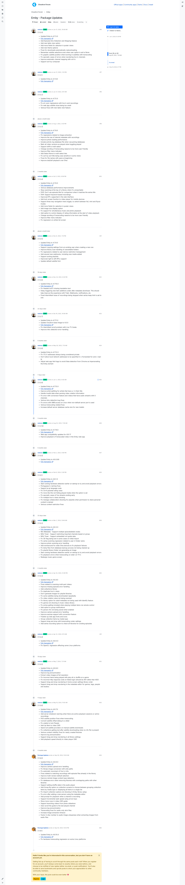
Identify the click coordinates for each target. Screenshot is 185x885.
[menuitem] (182, 2)
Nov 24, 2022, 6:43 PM (60, 277)
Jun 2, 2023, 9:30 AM (59, 379)
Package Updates (43, 755)
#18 (101, 92)
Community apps (130, 5)
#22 (100, 277)
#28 (100, 472)
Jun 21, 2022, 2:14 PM (60, 72)
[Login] (182, 2)
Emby (49, 22)
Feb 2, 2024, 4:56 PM (59, 452)
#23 (100, 313)
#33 (100, 702)
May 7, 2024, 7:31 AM (59, 661)
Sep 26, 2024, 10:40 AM (62, 755)
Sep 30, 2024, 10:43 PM (62, 828)
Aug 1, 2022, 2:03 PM (59, 123)
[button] (2, 878)
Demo (140, 5)
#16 (101, 29)
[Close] (99, 855)
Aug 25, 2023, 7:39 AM (60, 423)
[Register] (182, 6)
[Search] (2, 21)
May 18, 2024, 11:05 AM (60, 702)
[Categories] (2, 2)
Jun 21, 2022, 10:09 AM (60, 29)
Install (151, 5)
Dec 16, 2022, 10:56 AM (60, 313)
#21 (101, 236)
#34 (100, 755)
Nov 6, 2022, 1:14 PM (59, 236)
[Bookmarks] (2, 17)
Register (36, 879)
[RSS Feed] (86, 22)
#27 (100, 452)
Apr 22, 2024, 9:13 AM (60, 634)
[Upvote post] (97, 66)
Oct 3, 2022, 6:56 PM (59, 176)
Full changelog (46, 38)
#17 (101, 72)
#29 (100, 520)
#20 (100, 176)
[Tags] (2, 10)
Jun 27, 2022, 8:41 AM (60, 92)
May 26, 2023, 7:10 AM (60, 345)
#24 (100, 345)
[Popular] (2, 13)
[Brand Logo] (34, 4)
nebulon (40, 29)
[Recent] (2, 6)
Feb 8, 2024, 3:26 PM (59, 472)
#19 (101, 123)
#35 (100, 828)
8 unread (111, 62)
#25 (100, 379)
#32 (100, 661)
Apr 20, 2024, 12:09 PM (60, 573)
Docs (145, 5)
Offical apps (118, 5)
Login (43, 879)
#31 (101, 634)
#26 (100, 423)
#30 (100, 573)
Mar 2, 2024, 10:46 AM (60, 520)
